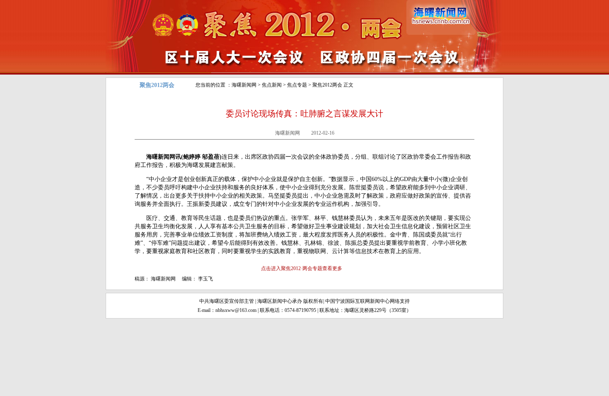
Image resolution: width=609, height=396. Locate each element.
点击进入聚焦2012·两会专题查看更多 (301, 268)
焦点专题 (297, 85)
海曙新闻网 (244, 85)
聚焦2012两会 (327, 85)
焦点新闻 (272, 85)
